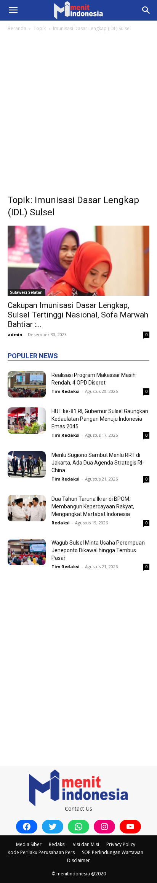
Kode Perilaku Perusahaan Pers (41, 852)
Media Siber (29, 844)
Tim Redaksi (65, 391)
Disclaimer (78, 860)
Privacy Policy (120, 844)
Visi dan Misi (86, 844)
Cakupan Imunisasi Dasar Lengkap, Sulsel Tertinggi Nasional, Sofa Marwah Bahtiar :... (78, 315)
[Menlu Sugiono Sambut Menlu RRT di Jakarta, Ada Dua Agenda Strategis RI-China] (27, 464)
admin (15, 334)
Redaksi (60, 523)
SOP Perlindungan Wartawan (112, 852)
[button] (13, 10)
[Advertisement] (78, 115)
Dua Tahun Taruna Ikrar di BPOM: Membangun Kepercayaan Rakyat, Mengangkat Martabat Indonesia (92, 506)
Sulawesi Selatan (26, 292)
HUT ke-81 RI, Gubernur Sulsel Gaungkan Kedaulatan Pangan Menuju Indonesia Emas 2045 (99, 418)
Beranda (17, 28)
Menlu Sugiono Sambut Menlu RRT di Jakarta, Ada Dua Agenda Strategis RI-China (97, 462)
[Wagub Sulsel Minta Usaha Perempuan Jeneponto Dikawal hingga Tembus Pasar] (27, 552)
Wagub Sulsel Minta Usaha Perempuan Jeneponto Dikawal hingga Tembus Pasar (98, 550)
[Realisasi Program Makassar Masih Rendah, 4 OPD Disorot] (27, 384)
